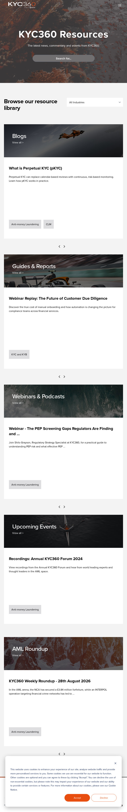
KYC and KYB (19, 354)
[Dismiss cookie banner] (115, 763)
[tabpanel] (63, 198)
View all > (17, 142)
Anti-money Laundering (25, 224)
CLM (48, 224)
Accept (77, 797)
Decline (104, 797)
